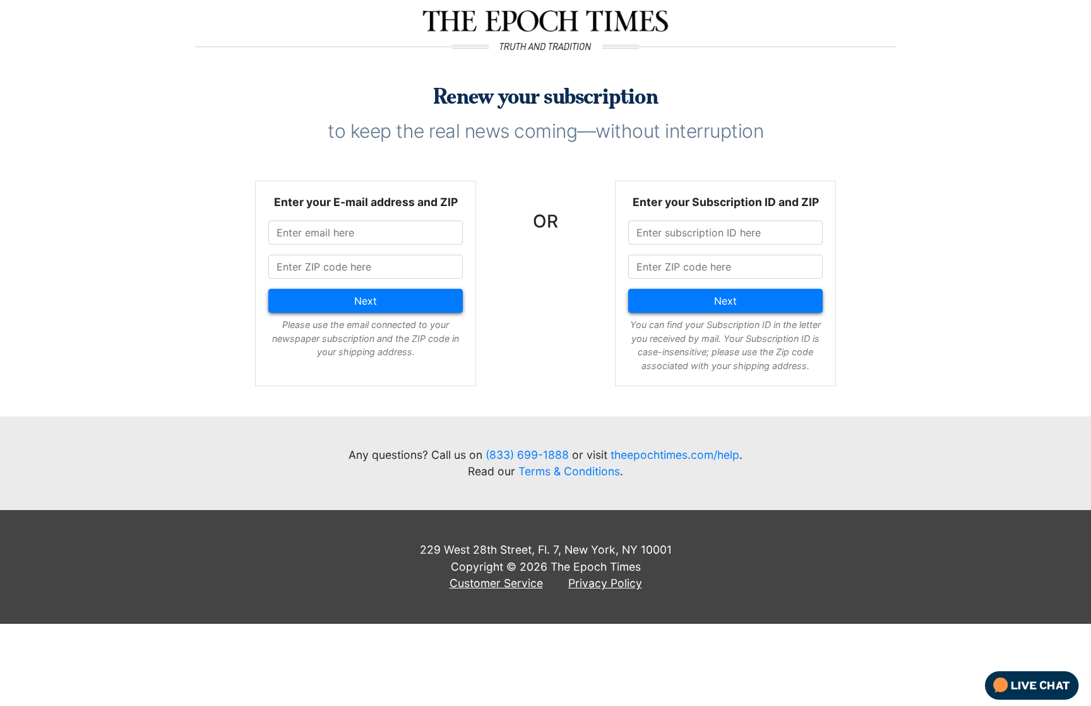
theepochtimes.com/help (675, 454)
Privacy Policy (605, 583)
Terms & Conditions (569, 471)
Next (365, 301)
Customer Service (496, 583)
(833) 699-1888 (527, 454)
